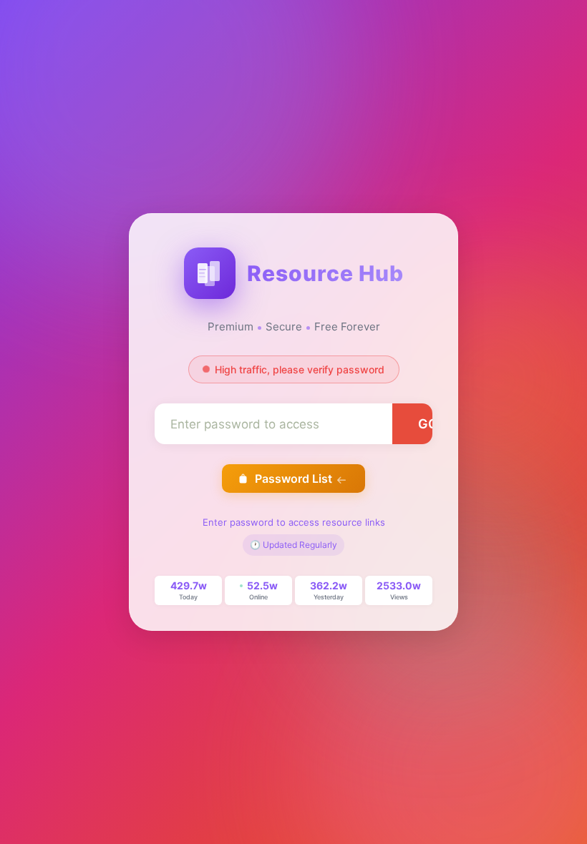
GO (428, 423)
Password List (293, 478)
